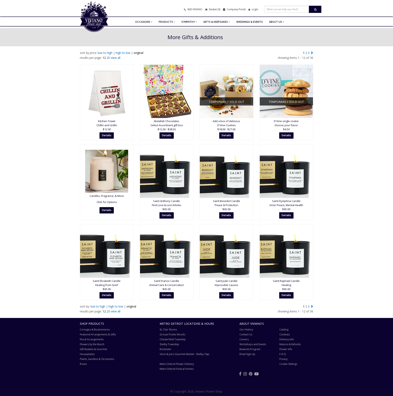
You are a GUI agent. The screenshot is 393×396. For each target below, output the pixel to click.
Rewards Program (249, 349)
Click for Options (107, 202)
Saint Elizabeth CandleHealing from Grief (107, 285)
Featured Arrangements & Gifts (98, 334)
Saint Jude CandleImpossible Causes (226, 285)
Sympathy (188, 21)
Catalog (283, 329)
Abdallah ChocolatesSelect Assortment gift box (166, 125)
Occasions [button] (143, 21)
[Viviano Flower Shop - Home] (94, 26)
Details (106, 135)
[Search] (315, 9)
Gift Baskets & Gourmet (93, 349)
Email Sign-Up (247, 354)
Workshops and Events (252, 344)
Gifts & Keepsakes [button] (215, 21)
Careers (244, 339)
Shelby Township (169, 344)
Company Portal (236, 9)
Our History (246, 329)
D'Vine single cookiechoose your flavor (286, 125)
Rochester (165, 349)
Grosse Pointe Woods (172, 334)
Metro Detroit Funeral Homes (177, 369)
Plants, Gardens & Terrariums (97, 359)
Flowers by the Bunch (92, 344)
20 (108, 58)
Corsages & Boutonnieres (95, 329)
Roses (83, 364)
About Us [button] (276, 21)
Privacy (283, 359)
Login (254, 9)
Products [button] (166, 21)
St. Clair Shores (168, 329)
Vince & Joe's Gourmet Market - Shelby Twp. (185, 354)
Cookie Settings (288, 364)
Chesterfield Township (173, 339)
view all (115, 58)
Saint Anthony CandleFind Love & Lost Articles (166, 205)
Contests (284, 334)
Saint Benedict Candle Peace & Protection (226, 205)
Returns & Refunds (290, 344)
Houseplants (87, 354)
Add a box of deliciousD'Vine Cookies (226, 125)
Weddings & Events (249, 21)
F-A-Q (282, 354)
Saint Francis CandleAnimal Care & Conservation (166, 285)
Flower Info (285, 349)
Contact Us (245, 334)
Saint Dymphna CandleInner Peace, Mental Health (286, 205)
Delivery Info (286, 339)
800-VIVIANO (194, 9)
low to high (105, 53)
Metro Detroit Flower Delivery (177, 364)
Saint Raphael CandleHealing (286, 285)
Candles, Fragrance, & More (107, 196)
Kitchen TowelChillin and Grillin (106, 125)
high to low (123, 53)
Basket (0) (214, 9)
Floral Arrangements (92, 339)
